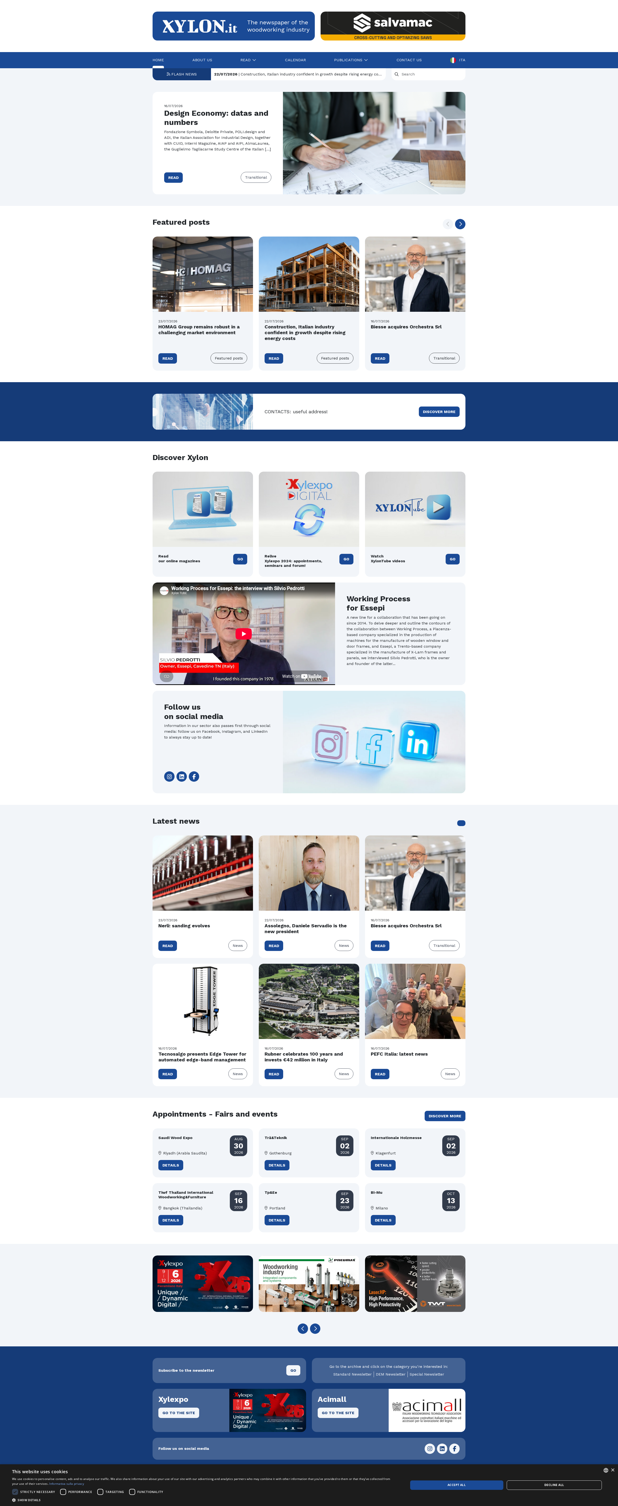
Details (170, 1165)
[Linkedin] (181, 776)
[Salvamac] (393, 26)
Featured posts (229, 358)
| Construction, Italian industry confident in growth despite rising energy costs (298, 74)
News (238, 945)
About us (202, 60)
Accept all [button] (457, 1485)
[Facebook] (194, 776)
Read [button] (245, 60)
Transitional (256, 177)
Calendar (295, 60)
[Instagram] (169, 776)
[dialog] (309, 1485)
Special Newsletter (427, 1374)
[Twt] (415, 1283)
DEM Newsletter (391, 1374)
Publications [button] (348, 60)
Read (173, 177)
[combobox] (606, 1470)
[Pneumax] (309, 1283)
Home (158, 60)
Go (240, 559)
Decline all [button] (554, 1485)
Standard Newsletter (352, 1374)
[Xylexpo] (203, 1283)
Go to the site (178, 1413)
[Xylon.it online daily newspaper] (200, 25)
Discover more (439, 411)
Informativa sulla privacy (66, 1484)
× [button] (612, 1470)
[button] (460, 224)
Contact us (409, 60)
